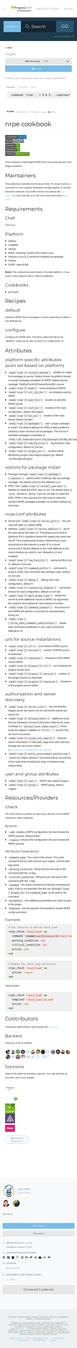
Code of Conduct (15, 1338)
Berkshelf (23, 87)
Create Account (47, 8)
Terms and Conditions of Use (37, 1338)
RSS (9, 47)
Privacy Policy (58, 1338)
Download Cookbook (38, 1289)
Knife (33, 87)
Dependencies (22, 112)
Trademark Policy (39, 1340)
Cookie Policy (22, 1340)
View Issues (38, 1233)
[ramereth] (7, 1204)
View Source (38, 1226)
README (10, 111)
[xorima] (17, 1204)
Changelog (34, 112)
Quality (48, 112)
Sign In (68, 8)
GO (64, 26)
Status (53, 1340)
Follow (40, 69)
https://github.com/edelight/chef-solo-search (29, 749)
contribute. (53, 1026)
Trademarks (19, 1328)
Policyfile (11, 87)
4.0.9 (36, 61)
